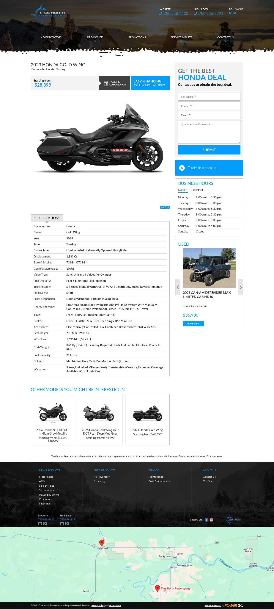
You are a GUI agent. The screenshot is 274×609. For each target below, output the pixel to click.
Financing (44, 503)
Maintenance (155, 476)
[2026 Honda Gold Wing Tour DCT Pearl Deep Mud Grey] (100, 411)
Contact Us (209, 476)
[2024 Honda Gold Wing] (147, 411)
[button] (177, 287)
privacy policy (98, 605)
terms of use (115, 605)
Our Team (208, 481)
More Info (193, 323)
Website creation (213, 605)
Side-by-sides (46, 485)
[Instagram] (211, 519)
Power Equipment (49, 494)
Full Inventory (102, 476)
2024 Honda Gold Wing (147, 430)
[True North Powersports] (48, 14)
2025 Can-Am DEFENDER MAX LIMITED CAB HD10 (207, 295)
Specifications (47, 218)
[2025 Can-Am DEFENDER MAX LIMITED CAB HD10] (209, 268)
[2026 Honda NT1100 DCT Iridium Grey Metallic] (53, 411)
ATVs (42, 481)
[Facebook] (206, 519)
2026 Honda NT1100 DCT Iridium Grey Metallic (53, 431)
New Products (49, 470)
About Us (209, 470)
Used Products (104, 470)
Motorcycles (46, 476)
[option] (209, 287)
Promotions (45, 499)
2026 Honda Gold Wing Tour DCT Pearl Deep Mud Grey (100, 431)
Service (153, 470)
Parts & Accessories (159, 481)
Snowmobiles (46, 490)
